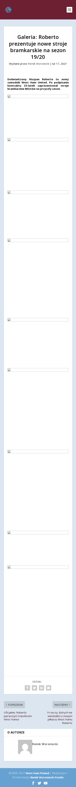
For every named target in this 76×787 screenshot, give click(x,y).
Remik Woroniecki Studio (47, 777)
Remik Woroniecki (38, 63)
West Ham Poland (37, 773)
